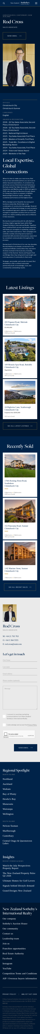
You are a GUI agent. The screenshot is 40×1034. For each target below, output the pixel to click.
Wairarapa (8, 809)
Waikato (7, 789)
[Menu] (36, 3)
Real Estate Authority (13, 953)
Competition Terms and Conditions (20, 973)
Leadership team (11, 938)
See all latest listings (18, 426)
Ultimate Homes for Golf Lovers (19, 880)
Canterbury (8, 836)
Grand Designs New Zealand (17, 890)
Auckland (7, 784)
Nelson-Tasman (10, 826)
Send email (12, 36)
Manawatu (8, 804)
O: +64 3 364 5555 (10, 640)
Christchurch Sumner (11, 108)
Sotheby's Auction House (15, 923)
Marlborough (9, 831)
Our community (10, 928)
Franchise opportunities (14, 948)
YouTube (7, 968)
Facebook (7, 958)
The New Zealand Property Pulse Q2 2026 (19, 874)
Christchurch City (10, 105)
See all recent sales (18, 587)
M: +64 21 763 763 (11, 636)
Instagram (7, 963)
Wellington (8, 814)
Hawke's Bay (9, 799)
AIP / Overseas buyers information (20, 978)
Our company (9, 918)
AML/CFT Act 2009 (29, 994)
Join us (6, 943)
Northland (8, 779)
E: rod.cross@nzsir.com (12, 644)
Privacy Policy (32, 725)
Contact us (8, 933)
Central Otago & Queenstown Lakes (17, 842)
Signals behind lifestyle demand (18, 885)
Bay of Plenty (9, 794)
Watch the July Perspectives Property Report (16, 866)
